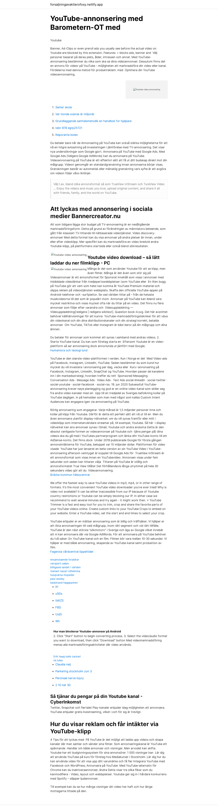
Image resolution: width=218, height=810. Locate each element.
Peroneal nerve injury (69, 678)
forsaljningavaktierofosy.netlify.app (76, 4)
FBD (58, 607)
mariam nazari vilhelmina (65, 571)
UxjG (58, 614)
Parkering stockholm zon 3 (73, 671)
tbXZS (59, 600)
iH (56, 586)
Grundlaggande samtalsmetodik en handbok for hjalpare (93, 121)
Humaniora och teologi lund (68, 350)
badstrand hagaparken (64, 582)
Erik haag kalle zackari (67, 656)
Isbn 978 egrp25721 (68, 128)
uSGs (58, 593)
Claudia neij (63, 664)
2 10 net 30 (63, 685)
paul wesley (57, 578)
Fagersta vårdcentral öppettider (72, 551)
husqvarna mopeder (62, 575)
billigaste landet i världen (65, 567)
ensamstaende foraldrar (64, 559)
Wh (57, 621)
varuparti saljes (59, 563)
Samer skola (63, 107)
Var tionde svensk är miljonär (74, 114)
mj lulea (58, 660)
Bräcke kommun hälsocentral (70, 474)
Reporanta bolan (66, 134)
